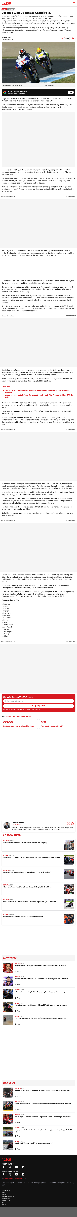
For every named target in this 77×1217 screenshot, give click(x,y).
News (11, 840)
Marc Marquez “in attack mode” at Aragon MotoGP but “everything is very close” (43, 1117)
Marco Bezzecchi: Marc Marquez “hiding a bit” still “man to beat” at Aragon (41, 1005)
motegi (8, 716)
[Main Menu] (74, 3)
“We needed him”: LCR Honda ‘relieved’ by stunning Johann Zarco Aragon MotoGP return (43, 1131)
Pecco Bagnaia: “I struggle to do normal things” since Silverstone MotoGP (40, 966)
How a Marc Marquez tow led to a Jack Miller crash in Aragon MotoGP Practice (41, 979)
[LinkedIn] (23, 1168)
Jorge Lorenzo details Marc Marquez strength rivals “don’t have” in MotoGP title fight (39, 396)
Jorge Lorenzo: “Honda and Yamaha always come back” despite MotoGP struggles (31, 857)
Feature (11, 855)
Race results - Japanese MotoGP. (52, 726)
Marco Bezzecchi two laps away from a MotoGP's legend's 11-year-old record (29, 902)
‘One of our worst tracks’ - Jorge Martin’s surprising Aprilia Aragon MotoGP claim (42, 1090)
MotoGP (11, 9)
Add (70, 92)
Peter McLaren (6, 37)
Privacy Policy (37, 709)
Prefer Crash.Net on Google (17, 91)
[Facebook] (4, 1168)
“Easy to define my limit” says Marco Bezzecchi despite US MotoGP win (27, 887)
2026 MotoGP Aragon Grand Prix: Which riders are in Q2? (34, 1143)
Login (3, 1202)
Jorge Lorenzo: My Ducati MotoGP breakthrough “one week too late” (27, 872)
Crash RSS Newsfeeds (8, 1196)
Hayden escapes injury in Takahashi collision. (18, 726)
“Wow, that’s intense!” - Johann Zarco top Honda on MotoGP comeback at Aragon (43, 1104)
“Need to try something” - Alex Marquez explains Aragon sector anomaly (40, 992)
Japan (18, 716)
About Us (4, 1192)
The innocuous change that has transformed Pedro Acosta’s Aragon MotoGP (41, 1018)
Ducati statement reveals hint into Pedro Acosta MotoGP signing (25, 843)
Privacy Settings (6, 1200)
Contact (4, 1194)
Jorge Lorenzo (26, 716)
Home (4, 9)
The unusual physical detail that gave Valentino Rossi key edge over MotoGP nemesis (37, 391)
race (13, 716)
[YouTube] (16, 1168)
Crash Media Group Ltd (12, 1178)
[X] (10, 1168)
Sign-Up (4, 1204)
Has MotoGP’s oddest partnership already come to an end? (23, 916)
